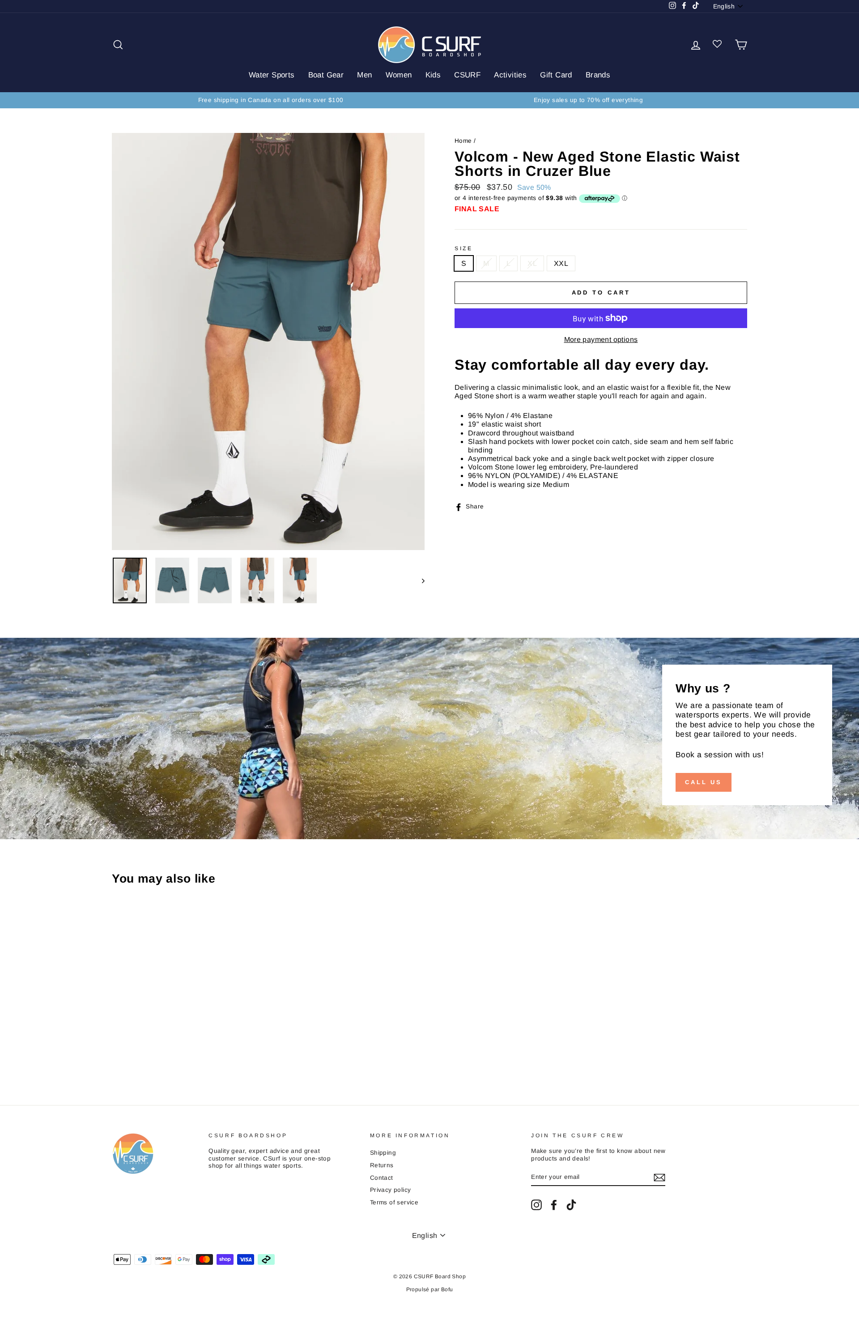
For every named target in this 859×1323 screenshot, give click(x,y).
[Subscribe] (659, 1177)
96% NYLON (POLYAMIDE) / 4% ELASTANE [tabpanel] (543, 475)
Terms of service (394, 1202)
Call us (703, 782)
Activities (510, 75)
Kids (433, 75)
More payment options (601, 339)
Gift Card (556, 75)
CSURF (467, 75)
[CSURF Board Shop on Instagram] (536, 1204)
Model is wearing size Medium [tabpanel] (518, 484)
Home (463, 140)
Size (463, 248)
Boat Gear (326, 75)
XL (532, 263)
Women (399, 75)
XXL (561, 263)
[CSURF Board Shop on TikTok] (571, 1204)
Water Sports (272, 75)
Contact (381, 1177)
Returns (382, 1165)
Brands (598, 75)
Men (364, 75)
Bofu (447, 1289)
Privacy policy (390, 1189)
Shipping (383, 1152)
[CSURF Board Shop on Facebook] (554, 1204)
